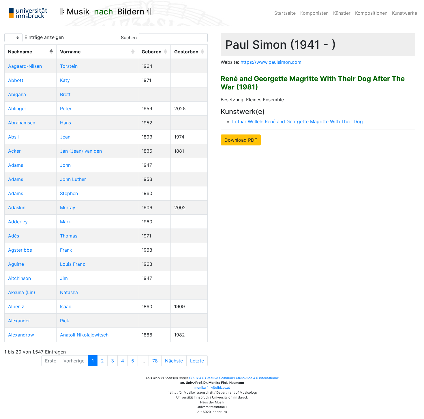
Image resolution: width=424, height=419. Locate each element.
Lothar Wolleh (247, 121)
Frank (66, 250)
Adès (13, 236)
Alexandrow (21, 335)
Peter (66, 108)
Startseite (285, 13)
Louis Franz (72, 264)
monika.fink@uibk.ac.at (212, 388)
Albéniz (16, 306)
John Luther (73, 179)
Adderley (18, 222)
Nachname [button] (20, 52)
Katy (65, 80)
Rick (64, 320)
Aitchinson (19, 278)
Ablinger (17, 108)
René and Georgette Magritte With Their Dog (314, 121)
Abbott (15, 80)
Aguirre (16, 264)
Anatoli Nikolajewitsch (84, 335)
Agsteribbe (20, 250)
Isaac (65, 306)
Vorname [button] (70, 52)
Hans (65, 123)
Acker (14, 151)
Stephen (69, 193)
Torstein (69, 66)
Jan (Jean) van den (81, 151)
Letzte (197, 361)
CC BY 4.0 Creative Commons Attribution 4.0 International (234, 378)
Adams (15, 165)
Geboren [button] (152, 52)
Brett (65, 94)
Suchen (129, 37)
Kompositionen (371, 13)
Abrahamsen (21, 123)
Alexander (19, 320)
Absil (13, 137)
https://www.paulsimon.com (271, 62)
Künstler (341, 13)
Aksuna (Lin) (21, 292)
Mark (65, 222)
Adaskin (16, 207)
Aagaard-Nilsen (25, 66)
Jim (64, 278)
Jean (65, 137)
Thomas (68, 236)
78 (155, 361)
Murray (67, 207)
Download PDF (240, 140)
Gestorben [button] (186, 52)
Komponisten (314, 13)
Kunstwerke (404, 13)
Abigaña (17, 94)
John (65, 165)
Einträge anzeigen (44, 37)
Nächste (174, 361)
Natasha (69, 292)
